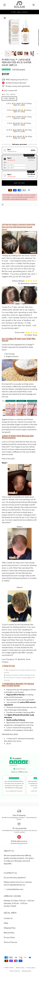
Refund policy (20, 967)
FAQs (6, 923)
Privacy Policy (9, 937)
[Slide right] (37, 53)
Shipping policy (26, 971)
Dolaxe (11, 967)
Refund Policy (9, 933)
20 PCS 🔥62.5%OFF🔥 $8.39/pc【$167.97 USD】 (19, 137)
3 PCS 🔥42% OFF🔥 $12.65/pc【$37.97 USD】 (19, 111)
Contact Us (8, 918)
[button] (4, 4)
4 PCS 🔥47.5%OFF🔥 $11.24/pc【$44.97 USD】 (19, 117)
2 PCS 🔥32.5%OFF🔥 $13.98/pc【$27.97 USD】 (19, 104)
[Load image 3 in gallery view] (20, 53)
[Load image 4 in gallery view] (26, 53)
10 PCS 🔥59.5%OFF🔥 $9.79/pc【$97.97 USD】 (19, 130)
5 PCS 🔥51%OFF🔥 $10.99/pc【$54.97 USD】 (19, 124)
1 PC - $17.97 (9, 98)
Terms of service (15, 971)
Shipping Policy (10, 928)
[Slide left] (1, 53)
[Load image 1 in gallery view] (7, 53)
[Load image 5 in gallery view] (32, 53)
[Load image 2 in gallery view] (13, 53)
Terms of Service (10, 942)
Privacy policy (31, 967)
